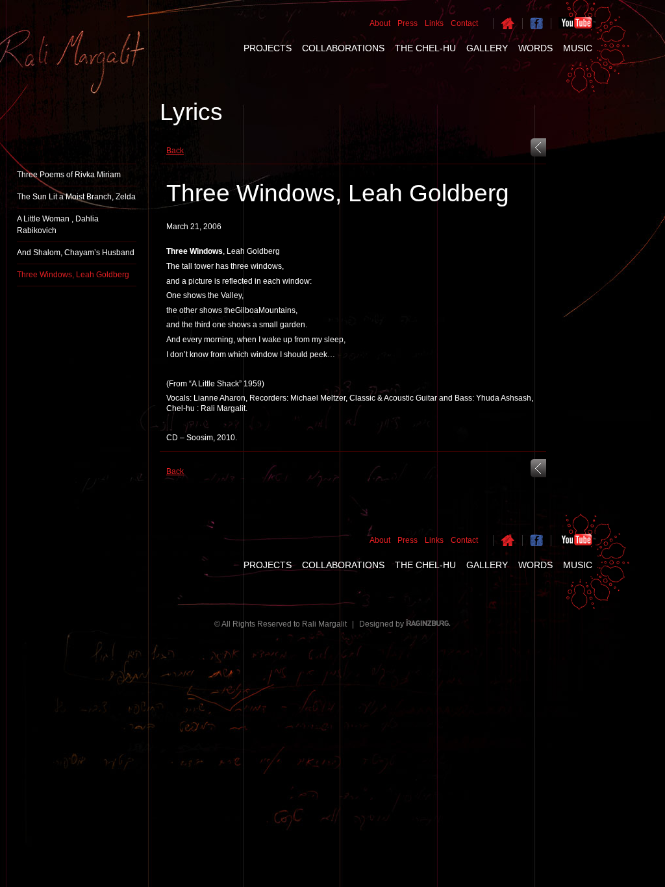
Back (175, 150)
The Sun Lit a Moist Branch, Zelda (76, 196)
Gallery (487, 48)
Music (577, 48)
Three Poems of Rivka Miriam (69, 174)
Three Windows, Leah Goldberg (73, 274)
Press (407, 23)
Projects (268, 48)
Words (535, 48)
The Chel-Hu (425, 48)
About (380, 23)
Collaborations (343, 48)
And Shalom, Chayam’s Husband (75, 252)
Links (434, 23)
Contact (464, 23)
